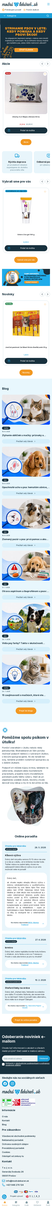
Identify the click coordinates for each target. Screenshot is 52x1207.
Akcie (26, 142)
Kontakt (6, 1120)
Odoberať (44, 1058)
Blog (4, 1124)
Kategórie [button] (11, 15)
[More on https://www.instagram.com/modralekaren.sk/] (12, 1084)
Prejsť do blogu (26, 711)
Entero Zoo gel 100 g (26, 234)
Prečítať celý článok (24, 441)
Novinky (26, 372)
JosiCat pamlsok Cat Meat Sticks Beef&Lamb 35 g (26, 347)
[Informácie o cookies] (4, 1196)
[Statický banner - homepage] (26, 277)
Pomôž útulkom (32, 10)
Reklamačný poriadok (12, 1140)
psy (5, 480)
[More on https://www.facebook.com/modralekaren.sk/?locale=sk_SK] (5, 1084)
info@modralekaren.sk (17, 1181)
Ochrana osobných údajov (15, 1144)
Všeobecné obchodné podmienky (18, 1136)
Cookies (6, 1152)
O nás (5, 1116)
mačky (6, 428)
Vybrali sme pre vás (26, 260)
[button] (4, 15)
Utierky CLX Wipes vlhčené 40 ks (26, 117)
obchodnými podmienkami (27, 1063)
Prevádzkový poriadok (13, 1148)
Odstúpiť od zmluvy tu (13, 1156)
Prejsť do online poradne (26, 1020)
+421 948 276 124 (15, 1185)
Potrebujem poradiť (13, 10)
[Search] (47, 15)
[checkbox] (3, 1064)
